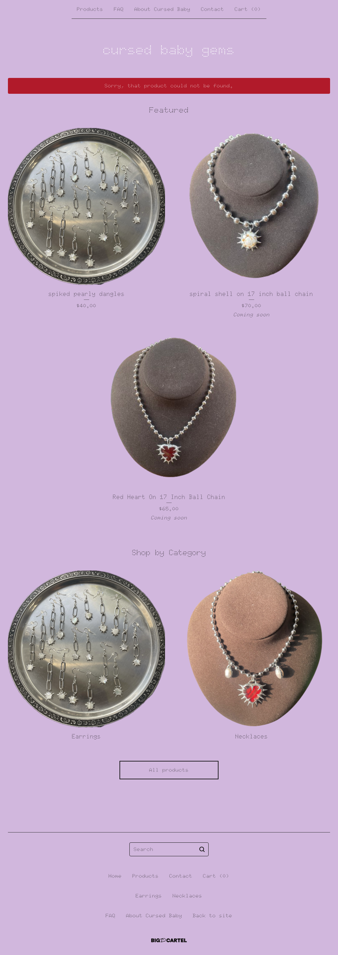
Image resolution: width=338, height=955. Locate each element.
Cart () (248, 9)
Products (90, 9)
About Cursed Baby (162, 9)
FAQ (119, 9)
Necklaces (187, 896)
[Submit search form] (202, 849)
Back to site (212, 915)
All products (169, 770)
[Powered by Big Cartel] (169, 940)
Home (115, 876)
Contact (212, 9)
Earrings (149, 896)
